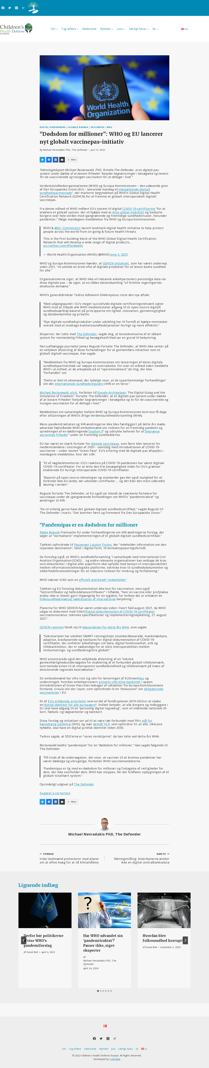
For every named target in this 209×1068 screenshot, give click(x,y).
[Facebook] (3, 8)
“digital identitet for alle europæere (69, 705)
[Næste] (185, 940)
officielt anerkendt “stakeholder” (103, 580)
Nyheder (104, 1048)
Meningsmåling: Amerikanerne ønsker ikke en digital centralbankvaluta (141, 858)
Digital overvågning (53, 127)
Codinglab (114, 1059)
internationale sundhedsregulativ (79, 384)
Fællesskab (89, 29)
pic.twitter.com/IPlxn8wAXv (63, 246)
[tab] (98, 991)
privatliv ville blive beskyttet (120, 682)
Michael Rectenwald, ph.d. (58, 393)
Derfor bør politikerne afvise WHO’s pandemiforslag (43, 941)
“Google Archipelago (111, 393)
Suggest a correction (55, 793)
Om (64, 1048)
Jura (113, 1048)
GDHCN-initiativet (116, 263)
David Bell (32, 952)
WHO (109, 127)
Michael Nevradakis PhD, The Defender (65, 149)
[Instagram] (16, 8)
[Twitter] (10, 8)
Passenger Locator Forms (93, 545)
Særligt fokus (125, 1048)
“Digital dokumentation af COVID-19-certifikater (119, 611)
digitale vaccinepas (105, 444)
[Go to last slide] (23, 940)
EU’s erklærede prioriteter (67, 701)
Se (137, 1048)
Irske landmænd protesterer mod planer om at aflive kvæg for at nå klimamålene (69, 858)
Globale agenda (78, 127)
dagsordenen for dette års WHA (105, 627)
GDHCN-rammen (52, 627)
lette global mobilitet (128, 212)
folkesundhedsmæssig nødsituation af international (78, 599)
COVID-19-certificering (138, 209)
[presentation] (45, 910)
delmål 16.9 (101, 724)
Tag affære (75, 1048)
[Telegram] (23, 8)
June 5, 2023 (119, 254)
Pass (141, 678)
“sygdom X (95, 431)
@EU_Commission (67, 228)
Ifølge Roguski (50, 532)
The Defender (87, 334)
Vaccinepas (97, 127)
